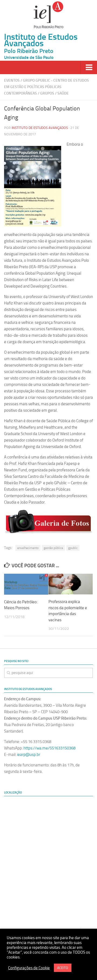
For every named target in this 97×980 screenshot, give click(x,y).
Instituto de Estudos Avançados (40, 128)
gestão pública (53, 548)
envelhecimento (28, 548)
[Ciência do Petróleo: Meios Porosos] (26, 584)
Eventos (12, 80)
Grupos (47, 93)
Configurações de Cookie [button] (29, 967)
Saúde (63, 93)
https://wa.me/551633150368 (49, 748)
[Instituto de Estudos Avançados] (48, 14)
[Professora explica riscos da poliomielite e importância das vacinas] (70, 584)
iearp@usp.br (28, 754)
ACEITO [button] (62, 968)
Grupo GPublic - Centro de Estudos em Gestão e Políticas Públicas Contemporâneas (46, 87)
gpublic (73, 548)
